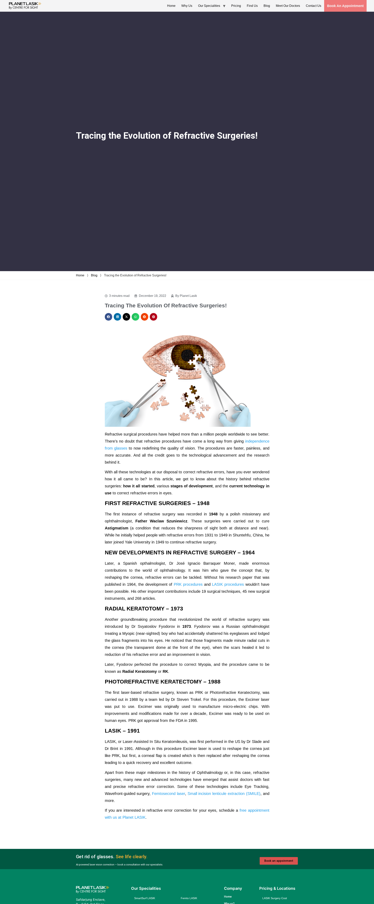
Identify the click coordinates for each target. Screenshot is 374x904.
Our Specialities (209, 5)
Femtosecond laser (168, 793)
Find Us (252, 5)
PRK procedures (188, 584)
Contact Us (313, 5)
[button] (108, 316)
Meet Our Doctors (288, 5)
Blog (267, 5)
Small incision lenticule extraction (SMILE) (224, 793)
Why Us (186, 5)
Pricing (236, 5)
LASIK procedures (228, 584)
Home (171, 5)
